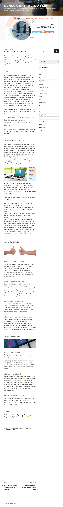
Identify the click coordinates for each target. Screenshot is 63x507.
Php (40, 111)
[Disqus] (20, 453)
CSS (40, 71)
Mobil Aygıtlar (42, 102)
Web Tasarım (42, 124)
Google (41, 84)
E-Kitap (41, 75)
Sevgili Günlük (43, 115)
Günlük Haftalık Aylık (25, 6)
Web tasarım (18, 85)
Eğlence (41, 78)
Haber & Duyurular (44, 87)
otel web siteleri (17, 428)
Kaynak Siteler (43, 93)
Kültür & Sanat (43, 96)
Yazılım (41, 130)
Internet (41, 90)
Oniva (5, 109)
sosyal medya (28, 428)
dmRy (12, 49)
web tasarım (10, 429)
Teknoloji (41, 121)
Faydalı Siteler (42, 81)
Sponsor (9, 426)
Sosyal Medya (8, 207)
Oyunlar (41, 108)
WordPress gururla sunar (9, 503)
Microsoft (41, 99)
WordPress (42, 127)
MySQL (41, 105)
